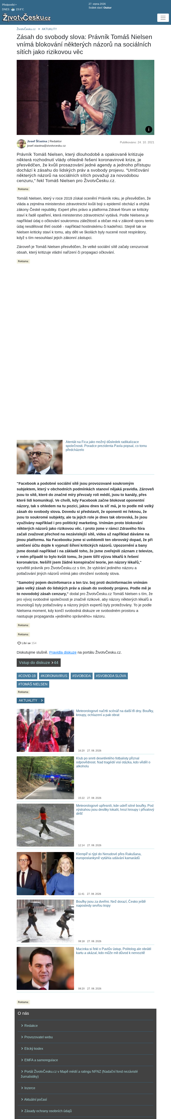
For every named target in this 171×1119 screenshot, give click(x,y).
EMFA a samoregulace (41, 1060)
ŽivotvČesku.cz (26, 29)
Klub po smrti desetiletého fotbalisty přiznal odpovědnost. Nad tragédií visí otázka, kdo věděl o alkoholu (113, 762)
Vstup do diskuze (38, 662)
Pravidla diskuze (63, 652)
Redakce (31, 1025)
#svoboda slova (111, 676)
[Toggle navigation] (163, 18)
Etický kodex (33, 1048)
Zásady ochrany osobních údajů (48, 1111)
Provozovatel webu (38, 1037)
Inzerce (29, 1088)
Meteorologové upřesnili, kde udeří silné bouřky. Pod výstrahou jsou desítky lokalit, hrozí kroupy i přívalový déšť (115, 809)
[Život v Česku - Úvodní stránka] (27, 17)
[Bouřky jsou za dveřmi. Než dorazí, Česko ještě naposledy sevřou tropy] (45, 921)
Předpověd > (9, 4)
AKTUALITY (49, 29)
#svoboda (81, 676)
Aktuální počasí (35, 1099)
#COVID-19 (27, 676)
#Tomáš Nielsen (33, 684)
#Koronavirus (54, 676)
